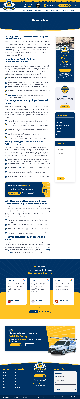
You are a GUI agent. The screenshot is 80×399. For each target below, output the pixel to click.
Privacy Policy (70, 396)
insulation (7, 49)
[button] (76, 5)
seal (19, 167)
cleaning (37, 123)
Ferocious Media (75, 397)
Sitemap (76, 396)
